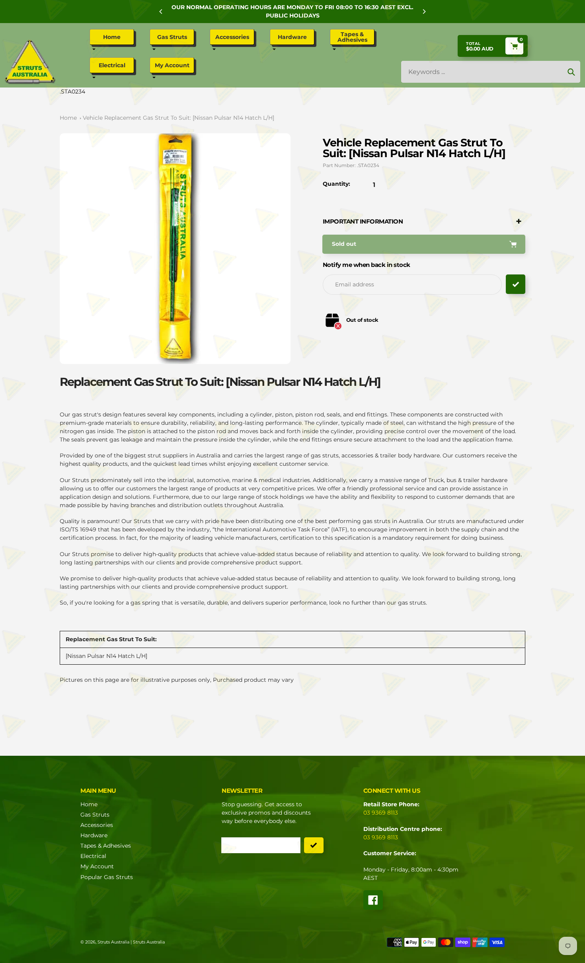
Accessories (96, 825)
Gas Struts (94, 814)
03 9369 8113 (380, 812)
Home (68, 117)
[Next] (424, 12)
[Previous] (161, 12)
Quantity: (336, 183)
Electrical (93, 856)
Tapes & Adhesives (105, 845)
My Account (97, 866)
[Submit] (314, 845)
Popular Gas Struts (106, 877)
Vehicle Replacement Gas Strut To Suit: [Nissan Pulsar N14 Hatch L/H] (178, 117)
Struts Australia (113, 942)
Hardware (93, 835)
